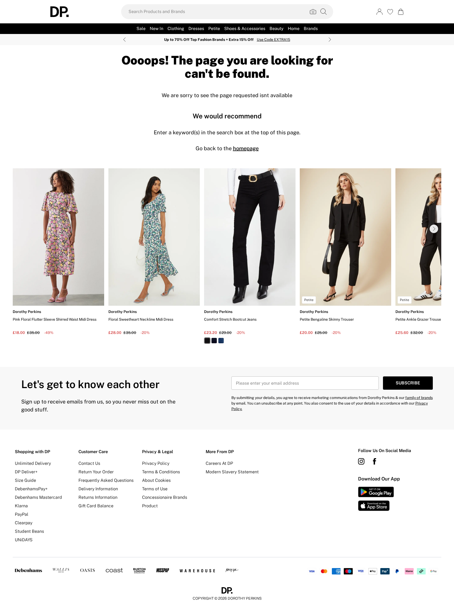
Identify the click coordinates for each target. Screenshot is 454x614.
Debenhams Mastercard (38, 497)
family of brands (419, 398)
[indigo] (214, 341)
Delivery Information (98, 488)
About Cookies (156, 480)
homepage (246, 148)
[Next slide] (330, 39)
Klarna (21, 505)
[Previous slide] (124, 39)
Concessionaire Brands (164, 497)
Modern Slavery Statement (232, 471)
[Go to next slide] (434, 229)
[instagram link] (361, 461)
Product (150, 505)
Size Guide (25, 480)
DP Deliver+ (26, 471)
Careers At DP (219, 463)
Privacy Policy (155, 463)
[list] (227, 259)
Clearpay (23, 522)
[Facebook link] (374, 461)
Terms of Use (155, 488)
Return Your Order (96, 471)
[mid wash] (221, 341)
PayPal (21, 514)
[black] (207, 341)
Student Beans (29, 531)
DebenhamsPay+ (31, 488)
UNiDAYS (24, 539)
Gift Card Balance (95, 505)
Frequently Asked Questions (106, 480)
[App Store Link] (376, 499)
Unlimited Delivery (33, 463)
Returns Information (97, 497)
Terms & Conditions (161, 471)
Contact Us (89, 463)
